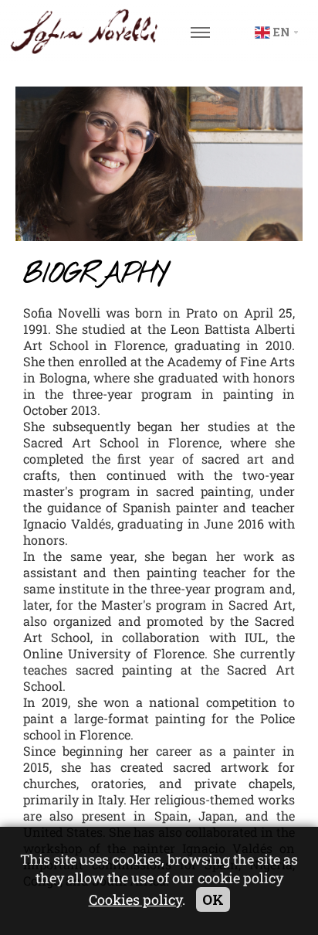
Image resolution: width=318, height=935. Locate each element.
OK (213, 899)
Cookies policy (135, 899)
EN (281, 32)
